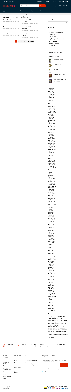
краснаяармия (60, 331)
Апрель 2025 (51, 102)
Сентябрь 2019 (52, 204)
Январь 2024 (51, 125)
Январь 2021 (51, 180)
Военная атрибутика (59, 74)
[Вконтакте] (42, 372)
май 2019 (50, 210)
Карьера (16, 365)
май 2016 (50, 265)
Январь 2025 (51, 106)
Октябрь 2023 (51, 129)
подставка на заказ (54, 43)
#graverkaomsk (51, 328)
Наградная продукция (55, 32)
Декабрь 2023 (51, 126)
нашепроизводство (53, 320)
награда (53, 317)
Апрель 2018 (51, 230)
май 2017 (50, 247)
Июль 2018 (51, 226)
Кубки (51, 34)
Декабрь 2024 (51, 108)
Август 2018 (51, 224)
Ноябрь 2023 (51, 128)
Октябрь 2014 (51, 294)
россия (49, 323)
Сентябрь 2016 (52, 259)
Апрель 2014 (51, 304)
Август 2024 (51, 114)
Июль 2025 (51, 97)
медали (65, 322)
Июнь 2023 (51, 135)
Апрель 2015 (51, 285)
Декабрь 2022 (51, 144)
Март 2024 (51, 122)
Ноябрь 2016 (51, 256)
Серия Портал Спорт (54, 52)
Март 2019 (50, 213)
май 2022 (50, 155)
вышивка (60, 334)
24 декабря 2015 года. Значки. (11, 34)
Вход (67, 5)
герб (63, 332)
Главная (5, 14)
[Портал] (50, 71)
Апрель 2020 (51, 193)
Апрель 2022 (51, 157)
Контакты (42, 10)
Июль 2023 (51, 134)
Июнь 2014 (51, 301)
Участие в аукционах (31, 360)
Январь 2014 (51, 308)
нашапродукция (61, 328)
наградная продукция (52, 325)
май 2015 (50, 284)
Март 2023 (50, 140)
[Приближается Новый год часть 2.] (50, 81)
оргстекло (57, 332)
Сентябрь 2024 (52, 112)
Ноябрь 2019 (51, 201)
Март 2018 (50, 232)
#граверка (53, 323)
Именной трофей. (58, 59)
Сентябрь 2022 (52, 149)
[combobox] (29, 5)
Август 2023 (51, 132)
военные (65, 335)
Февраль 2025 (51, 105)
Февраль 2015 (51, 288)
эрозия (61, 332)
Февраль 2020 (51, 197)
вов (57, 326)
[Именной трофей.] (50, 61)
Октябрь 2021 (51, 166)
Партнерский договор (31, 365)
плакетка (55, 331)
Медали (52, 36)
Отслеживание (46, 1)
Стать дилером (7, 376)
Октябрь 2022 (51, 148)
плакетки (51, 47)
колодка (64, 331)
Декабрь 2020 (51, 181)
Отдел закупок (7, 366)
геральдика (50, 334)
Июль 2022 (51, 152)
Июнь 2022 (51, 154)
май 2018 (50, 229)
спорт (60, 320)
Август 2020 (51, 187)
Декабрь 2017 (51, 236)
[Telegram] (45, 371)
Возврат (5, 374)
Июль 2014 (51, 299)
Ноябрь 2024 (51, 109)
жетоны (60, 335)
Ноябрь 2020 (51, 183)
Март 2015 (50, 287)
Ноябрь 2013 (51, 310)
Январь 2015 (51, 290)
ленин (63, 334)
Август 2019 (51, 206)
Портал (56, 69)
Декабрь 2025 (51, 92)
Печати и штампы (24, 10)
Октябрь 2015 (51, 276)
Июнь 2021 (51, 172)
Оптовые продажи (30, 362)
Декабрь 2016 (51, 255)
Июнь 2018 (51, 227)
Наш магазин (40, 1)
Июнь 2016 (51, 264)
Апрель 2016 (51, 267)
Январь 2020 (51, 198)
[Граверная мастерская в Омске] (9, 5)
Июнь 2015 (51, 282)
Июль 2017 (50, 244)
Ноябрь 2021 (51, 164)
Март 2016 (50, 268)
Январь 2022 (51, 161)
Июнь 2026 (51, 88)
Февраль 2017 (51, 252)
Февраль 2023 (51, 141)
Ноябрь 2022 (51, 146)
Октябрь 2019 (51, 203)
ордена (52, 335)
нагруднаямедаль (51, 332)
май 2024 (50, 118)
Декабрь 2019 (51, 200)
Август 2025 (51, 96)
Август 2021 (51, 169)
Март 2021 (50, 177)
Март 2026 (51, 91)
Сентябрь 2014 (52, 296)
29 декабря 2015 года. (9, 19)
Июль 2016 (51, 262)
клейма (51, 50)
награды (64, 323)
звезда (66, 334)
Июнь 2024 (51, 117)
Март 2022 (50, 158)
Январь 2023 (51, 143)
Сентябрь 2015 (52, 278)
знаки (52, 337)
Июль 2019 (51, 207)
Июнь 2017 (51, 246)
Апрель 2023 (51, 138)
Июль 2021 (50, 171)
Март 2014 (50, 305)
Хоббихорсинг (57, 64)
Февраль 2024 (51, 123)
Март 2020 (51, 195)
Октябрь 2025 (51, 94)
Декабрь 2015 (51, 273)
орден (49, 329)
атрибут (49, 337)
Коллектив (17, 362)
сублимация (52, 45)
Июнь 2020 (51, 190)
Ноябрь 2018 (51, 219)
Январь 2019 (51, 216)
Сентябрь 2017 (52, 241)
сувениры (56, 328)
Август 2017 (51, 242)
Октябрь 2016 (51, 258)
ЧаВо (4, 378)
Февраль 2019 (51, 215)
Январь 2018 (51, 235)
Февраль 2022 (51, 160)
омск (49, 316)
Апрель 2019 (51, 212)
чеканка (52, 329)
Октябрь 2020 (51, 184)
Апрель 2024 (51, 120)
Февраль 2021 (51, 178)
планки (49, 335)
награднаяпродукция (55, 319)
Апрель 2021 (51, 175)
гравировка (52, 41)
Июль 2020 (51, 189)
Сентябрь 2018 (52, 223)
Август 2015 (51, 279)
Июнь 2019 (51, 209)
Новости (38, 10)
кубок (58, 325)
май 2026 (50, 89)
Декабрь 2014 (51, 291)
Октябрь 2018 (51, 221)
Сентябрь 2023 (52, 131)
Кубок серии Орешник (56, 39)
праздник (56, 329)
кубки (51, 331)
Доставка (5, 372)
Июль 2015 (50, 281)
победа (59, 326)
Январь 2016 (51, 272)
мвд (63, 335)
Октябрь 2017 (51, 239)
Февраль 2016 (51, 270)
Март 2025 (50, 103)
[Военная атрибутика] (50, 76)
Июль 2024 (51, 115)
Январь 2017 (51, 253)
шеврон (62, 326)
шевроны (56, 335)
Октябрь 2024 (51, 111)
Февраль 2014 (51, 307)
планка (54, 326)
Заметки (51, 30)
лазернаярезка (61, 322)
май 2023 (50, 137)
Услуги (32, 10)
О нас (15, 360)
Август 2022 (51, 151)
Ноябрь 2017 (51, 238)
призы (49, 331)
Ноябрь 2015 (51, 275)
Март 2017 (50, 250)
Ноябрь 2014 (51, 293)
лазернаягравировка (62, 329)
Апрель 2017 (51, 249)
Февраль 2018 (51, 233)
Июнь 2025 (51, 99)
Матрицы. (6, 26)
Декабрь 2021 (51, 163)
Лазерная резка (58, 323)
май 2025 (50, 100)
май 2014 (50, 302)
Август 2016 (51, 261)
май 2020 (50, 192)
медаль (56, 322)
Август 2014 (51, 298)
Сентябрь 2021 (52, 167)
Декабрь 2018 (51, 218)
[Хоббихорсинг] (50, 66)
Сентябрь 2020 (52, 186)
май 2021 (50, 174)
